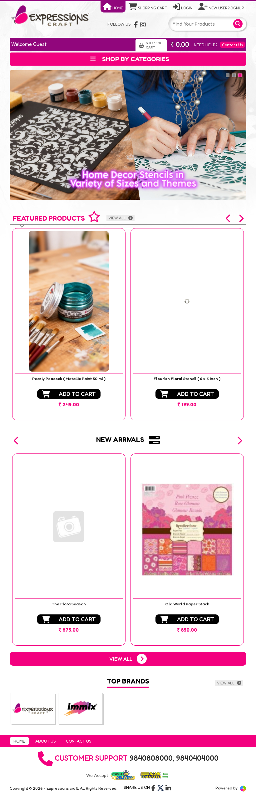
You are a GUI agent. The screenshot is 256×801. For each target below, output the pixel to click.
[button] (228, 218)
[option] (69, 324)
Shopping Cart (152, 8)
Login (186, 8)
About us (45, 740)
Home (117, 8)
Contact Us (232, 44)
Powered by (227, 787)
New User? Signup (226, 8)
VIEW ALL (117, 218)
